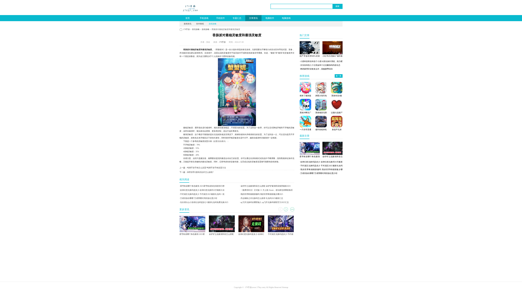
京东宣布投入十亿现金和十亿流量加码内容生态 (320, 65)
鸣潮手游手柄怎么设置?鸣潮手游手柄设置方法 (206, 168)
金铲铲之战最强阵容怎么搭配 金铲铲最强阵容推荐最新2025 (266, 186)
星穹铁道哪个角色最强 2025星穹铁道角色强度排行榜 (202, 186)
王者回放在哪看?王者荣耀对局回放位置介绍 (198, 198)
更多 (292, 209)
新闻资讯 (187, 24)
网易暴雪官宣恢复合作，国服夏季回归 (316, 69)
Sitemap (285, 287)
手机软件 (220, 18)
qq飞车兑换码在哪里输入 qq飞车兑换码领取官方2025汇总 (265, 202)
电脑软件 (269, 18)
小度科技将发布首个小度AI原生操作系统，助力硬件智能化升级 (321, 61)
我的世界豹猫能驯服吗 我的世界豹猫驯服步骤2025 (262, 194)
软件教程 (200, 24)
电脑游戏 (286, 18)
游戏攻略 (212, 24)
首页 (187, 18)
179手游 (186, 29)
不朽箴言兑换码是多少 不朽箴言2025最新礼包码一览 (202, 194)
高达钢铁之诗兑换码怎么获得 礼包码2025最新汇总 (262, 198)
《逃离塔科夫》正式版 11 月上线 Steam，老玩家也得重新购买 (267, 190)
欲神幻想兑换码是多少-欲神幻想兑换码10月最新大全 (202, 190)
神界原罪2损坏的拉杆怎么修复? (200, 172)
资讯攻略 (196, 29)
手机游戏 (204, 18)
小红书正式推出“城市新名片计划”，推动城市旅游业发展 (332, 56)
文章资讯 (253, 18)
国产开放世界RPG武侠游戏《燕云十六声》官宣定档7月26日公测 (310, 56)
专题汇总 (237, 18)
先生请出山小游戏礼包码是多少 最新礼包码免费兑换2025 (204, 202)
